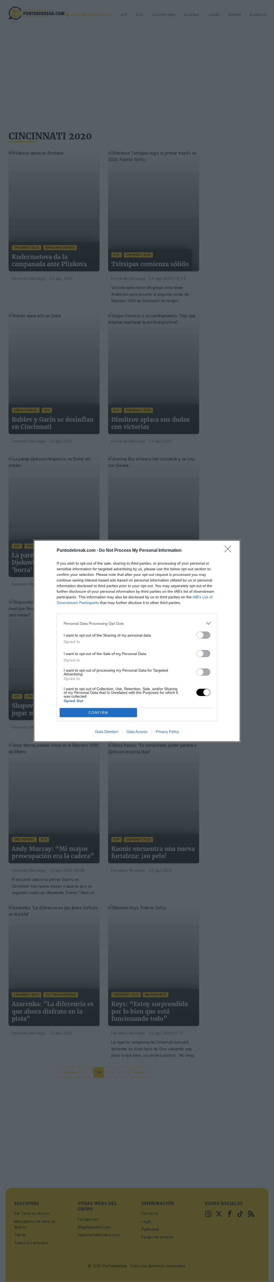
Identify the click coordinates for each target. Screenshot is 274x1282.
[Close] (229, 551)
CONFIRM (98, 713)
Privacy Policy (167, 731)
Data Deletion (106, 731)
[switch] (203, 635)
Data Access (137, 731)
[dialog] (137, 641)
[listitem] (137, 623)
